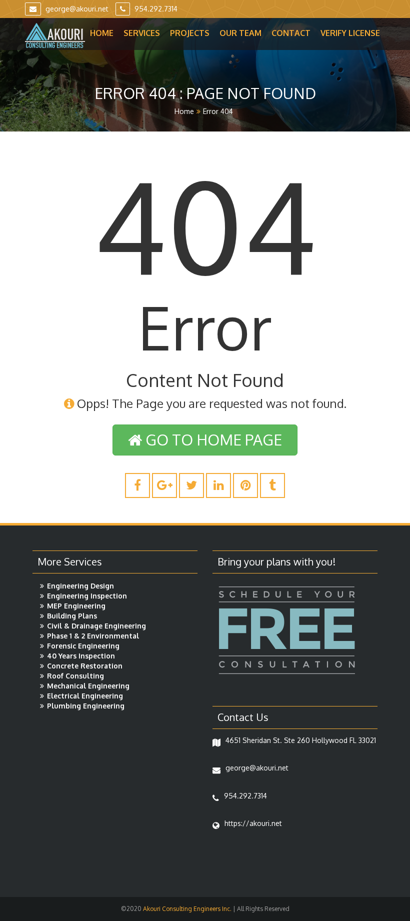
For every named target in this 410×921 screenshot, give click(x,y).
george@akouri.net (76, 8)
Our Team (241, 33)
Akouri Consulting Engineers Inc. (187, 908)
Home (102, 33)
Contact (291, 33)
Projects (190, 33)
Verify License (350, 33)
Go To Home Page (212, 439)
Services (142, 33)
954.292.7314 (155, 8)
